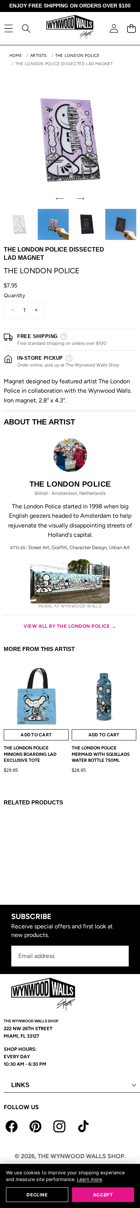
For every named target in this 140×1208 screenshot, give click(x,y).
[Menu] (8, 28)
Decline (37, 1195)
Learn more (89, 1179)
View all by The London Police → (70, 626)
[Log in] (113, 28)
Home (15, 55)
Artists (38, 55)
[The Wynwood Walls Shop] (69, 28)
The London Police (77, 55)
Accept (103, 1195)
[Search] (26, 28)
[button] (131, 28)
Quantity (14, 295)
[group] (19, 224)
